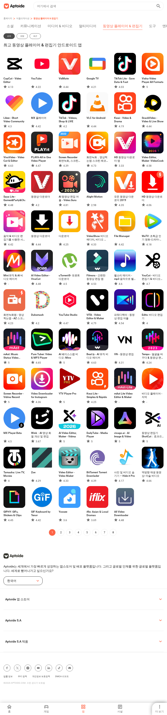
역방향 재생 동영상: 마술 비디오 (151, 474)
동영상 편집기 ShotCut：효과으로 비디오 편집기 (152, 434)
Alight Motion (95, 196)
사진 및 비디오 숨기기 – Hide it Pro (124, 474)
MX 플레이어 (38, 117)
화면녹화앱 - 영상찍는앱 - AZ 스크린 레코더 (14, 316)
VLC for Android (96, 117)
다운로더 (64, 236)
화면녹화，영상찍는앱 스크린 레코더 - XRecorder (97, 159)
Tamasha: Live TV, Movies (14, 474)
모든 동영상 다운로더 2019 (124, 198)
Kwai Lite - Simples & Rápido (97, 395)
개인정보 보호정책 (41, 676)
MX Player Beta (12, 433)
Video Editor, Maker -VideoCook (153, 159)
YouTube (36, 78)
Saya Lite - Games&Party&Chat (14, 198)
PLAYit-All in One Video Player (41, 159)
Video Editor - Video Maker (67, 474)
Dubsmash (37, 314)
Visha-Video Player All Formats (152, 80)
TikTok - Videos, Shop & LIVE (68, 119)
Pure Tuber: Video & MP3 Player (41, 356)
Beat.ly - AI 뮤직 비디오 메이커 (97, 356)
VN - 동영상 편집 (124, 354)
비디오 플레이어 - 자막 (152, 395)
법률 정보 (8, 676)
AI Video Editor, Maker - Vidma (68, 434)
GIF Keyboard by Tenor (40, 513)
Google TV (93, 78)
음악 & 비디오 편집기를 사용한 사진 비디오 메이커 (13, 238)
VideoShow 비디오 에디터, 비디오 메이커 (97, 238)
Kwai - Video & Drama (122, 119)
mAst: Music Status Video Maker (10, 356)
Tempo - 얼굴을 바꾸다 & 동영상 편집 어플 (152, 356)
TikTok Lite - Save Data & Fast (124, 80)
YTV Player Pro (67, 393)
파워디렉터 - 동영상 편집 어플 (124, 316)
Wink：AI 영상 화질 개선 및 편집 (41, 434)
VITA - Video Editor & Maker (95, 316)
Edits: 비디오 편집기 (152, 316)
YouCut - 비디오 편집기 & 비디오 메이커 (151, 277)
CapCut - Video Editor (12, 80)
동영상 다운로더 (40, 196)
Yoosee (63, 511)
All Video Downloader (121, 513)
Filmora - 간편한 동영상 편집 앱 (96, 277)
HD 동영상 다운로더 (152, 198)
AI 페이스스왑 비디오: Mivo (68, 356)
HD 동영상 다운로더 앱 (124, 159)
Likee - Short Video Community (13, 119)
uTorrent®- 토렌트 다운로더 (69, 277)
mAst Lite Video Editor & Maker (123, 395)
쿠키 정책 (22, 676)
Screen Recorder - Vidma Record (13, 395)
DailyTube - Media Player (97, 434)
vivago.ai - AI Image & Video (122, 434)
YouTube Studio (68, 314)
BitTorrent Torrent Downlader (97, 474)
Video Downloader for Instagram (42, 395)
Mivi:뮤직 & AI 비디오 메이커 (13, 277)
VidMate (64, 78)
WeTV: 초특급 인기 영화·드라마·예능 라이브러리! (152, 238)
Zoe (33, 472)
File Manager (122, 236)
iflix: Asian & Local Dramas (97, 513)
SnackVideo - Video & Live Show (153, 119)
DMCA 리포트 (62, 676)
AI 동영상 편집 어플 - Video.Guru (69, 198)
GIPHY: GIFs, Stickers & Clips (12, 513)
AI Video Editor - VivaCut (40, 277)
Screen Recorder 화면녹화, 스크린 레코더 (68, 159)
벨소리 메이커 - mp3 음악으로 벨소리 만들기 (124, 277)
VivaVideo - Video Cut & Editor (13, 159)
